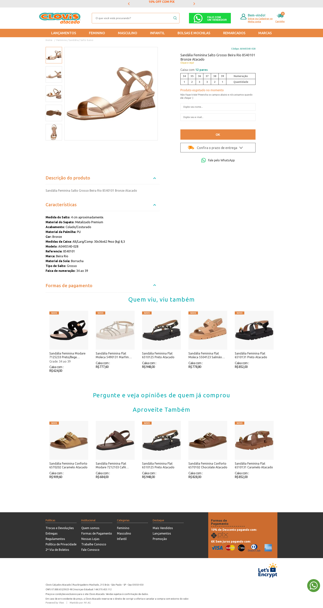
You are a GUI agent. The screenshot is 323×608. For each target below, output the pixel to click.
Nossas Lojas (90, 539)
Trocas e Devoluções (60, 528)
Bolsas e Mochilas (194, 33)
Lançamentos (63, 33)
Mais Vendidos (163, 528)
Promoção (160, 539)
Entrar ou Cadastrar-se (260, 18)
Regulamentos (55, 539)
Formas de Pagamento (96, 533)
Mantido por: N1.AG (80, 602)
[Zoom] (54, 55)
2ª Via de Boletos (57, 549)
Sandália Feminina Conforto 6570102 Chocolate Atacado (207, 465)
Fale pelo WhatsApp (221, 160)
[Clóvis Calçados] (60, 18)
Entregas (52, 533)
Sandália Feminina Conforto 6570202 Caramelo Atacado (68, 465)
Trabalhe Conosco (93, 544)
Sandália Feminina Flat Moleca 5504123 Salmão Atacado (205, 355)
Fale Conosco (90, 549)
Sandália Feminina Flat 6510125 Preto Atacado (158, 355)
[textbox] (135, 18)
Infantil (157, 33)
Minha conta (254, 21)
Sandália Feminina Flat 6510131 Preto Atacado (251, 355)
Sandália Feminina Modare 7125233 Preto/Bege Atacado (67, 355)
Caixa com (194, 69)
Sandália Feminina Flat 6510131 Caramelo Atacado (254, 465)
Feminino (97, 33)
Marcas (265, 33)
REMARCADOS (234, 33)
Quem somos (90, 528)
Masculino (127, 33)
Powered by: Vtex (55, 602)
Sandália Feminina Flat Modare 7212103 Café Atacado (111, 465)
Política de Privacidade (61, 544)
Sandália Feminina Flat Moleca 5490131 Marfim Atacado (112, 355)
